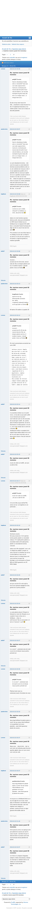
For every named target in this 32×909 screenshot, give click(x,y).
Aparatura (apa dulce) (19, 49)
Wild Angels (13, 246)
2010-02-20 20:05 (15, 69)
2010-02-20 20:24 (15, 603)
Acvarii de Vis (7, 38)
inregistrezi (24, 57)
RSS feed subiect (9, 62)
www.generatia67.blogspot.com (19, 275)
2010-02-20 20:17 (15, 481)
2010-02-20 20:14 (15, 404)
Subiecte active (6, 44)
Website (3, 280)
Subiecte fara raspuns (18, 44)
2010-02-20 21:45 (15, 821)
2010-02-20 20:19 (15, 525)
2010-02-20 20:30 (15, 669)
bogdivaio (3, 194)
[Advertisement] (16, 19)
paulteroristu (4, 129)
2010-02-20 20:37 (15, 737)
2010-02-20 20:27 (15, 640)
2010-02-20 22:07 (15, 847)
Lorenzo (3, 68)
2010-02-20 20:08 (15, 194)
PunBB (13, 902)
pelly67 (3, 251)
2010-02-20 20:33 (15, 711)
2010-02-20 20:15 (15, 454)
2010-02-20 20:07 (15, 129)
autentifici (12, 57)
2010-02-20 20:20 (15, 575)
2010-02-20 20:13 (15, 283)
